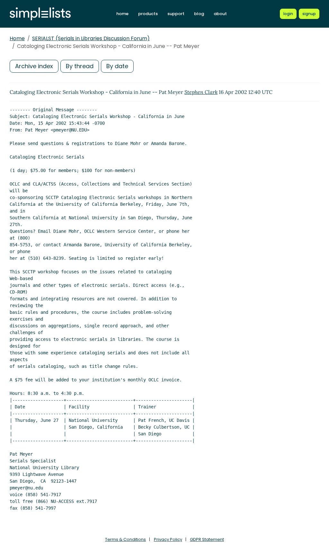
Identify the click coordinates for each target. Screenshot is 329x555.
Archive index (34, 66)
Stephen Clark (201, 92)
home (122, 14)
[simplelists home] (40, 14)
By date (117, 66)
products (148, 14)
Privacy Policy (168, 539)
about (220, 14)
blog (199, 14)
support (175, 14)
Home (17, 38)
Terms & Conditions (125, 539)
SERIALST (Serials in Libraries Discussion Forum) (91, 38)
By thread (79, 66)
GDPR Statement (207, 539)
